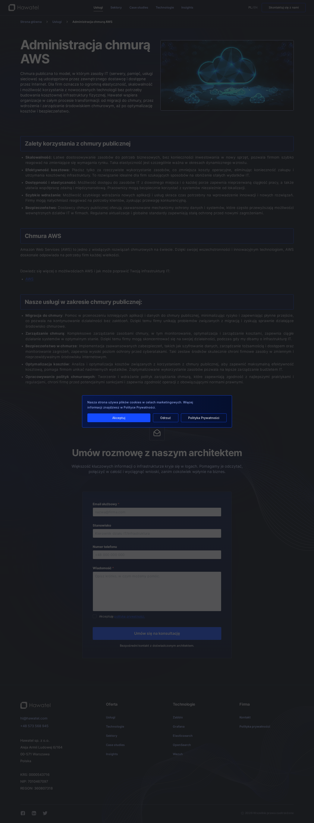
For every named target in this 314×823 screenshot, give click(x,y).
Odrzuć (165, 418)
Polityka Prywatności (203, 418)
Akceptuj (118, 418)
